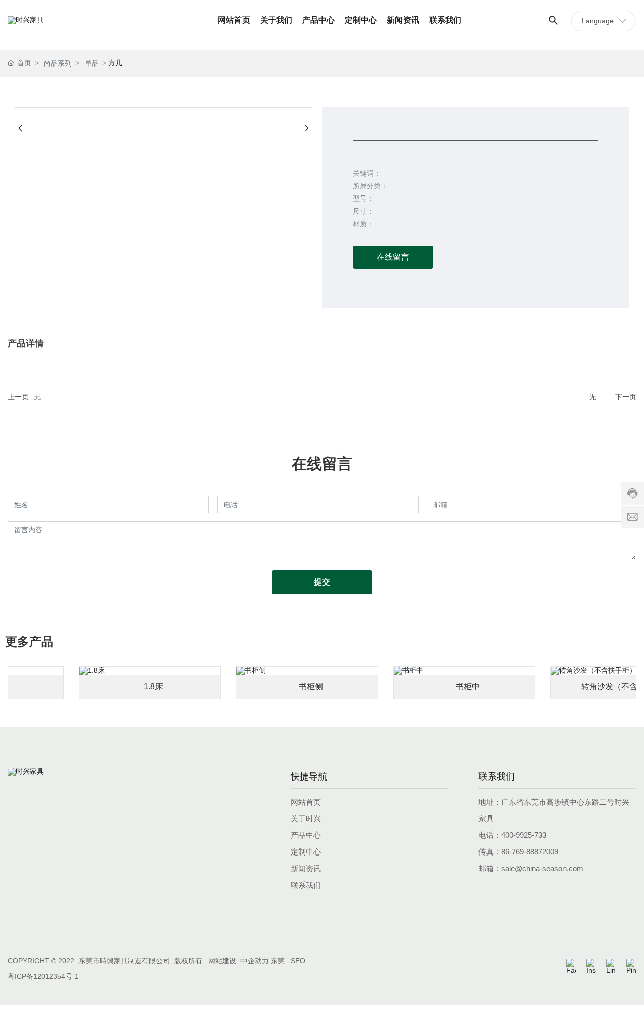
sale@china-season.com (542, 868)
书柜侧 (306, 686)
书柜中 (463, 686)
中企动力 (254, 961)
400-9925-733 (523, 835)
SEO (298, 961)
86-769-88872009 (529, 851)
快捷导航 (309, 776)
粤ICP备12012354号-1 (43, 976)
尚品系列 (58, 63)
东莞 (278, 961)
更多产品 (29, 641)
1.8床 (148, 686)
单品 (92, 63)
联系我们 (496, 776)
